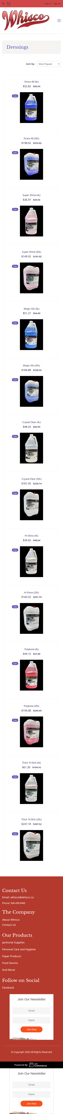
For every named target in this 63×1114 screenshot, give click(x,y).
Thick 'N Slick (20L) (31, 819)
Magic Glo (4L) (31, 308)
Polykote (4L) (31, 649)
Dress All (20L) (31, 138)
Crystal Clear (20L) (31, 478)
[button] (18, 897)
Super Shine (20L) (31, 251)
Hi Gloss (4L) (31, 535)
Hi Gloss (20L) (31, 592)
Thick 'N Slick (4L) (31, 762)
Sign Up (57, 3)
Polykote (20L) (31, 706)
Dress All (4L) (31, 81)
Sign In (48, 3)
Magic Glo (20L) (31, 365)
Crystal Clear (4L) (31, 422)
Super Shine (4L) (31, 195)
